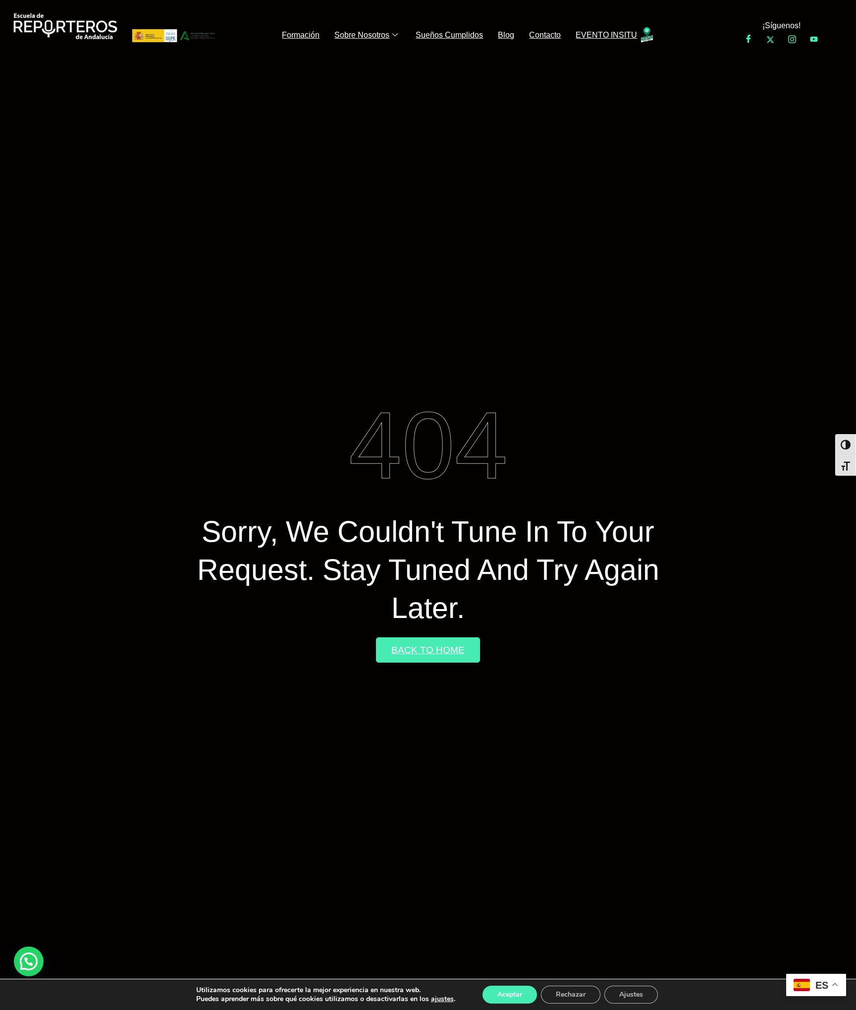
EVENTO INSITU (606, 35)
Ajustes (631, 994)
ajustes (442, 999)
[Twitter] (770, 39)
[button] (29, 961)
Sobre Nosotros (361, 35)
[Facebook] (748, 39)
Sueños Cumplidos (449, 35)
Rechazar (571, 994)
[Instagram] (792, 39)
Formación (301, 35)
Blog (506, 35)
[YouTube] (813, 39)
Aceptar (509, 994)
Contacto (545, 35)
